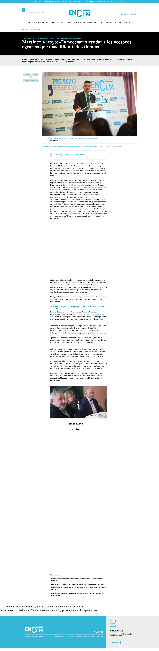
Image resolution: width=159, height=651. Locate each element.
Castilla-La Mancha (34, 22)
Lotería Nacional (90, 1)
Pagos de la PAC (78, 1)
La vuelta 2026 (112, 1)
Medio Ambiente (93, 22)
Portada (24, 29)
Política (122, 22)
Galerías (128, 22)
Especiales (114, 22)
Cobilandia (121, 1)
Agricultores (56, 155)
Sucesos (83, 22)
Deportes (75, 22)
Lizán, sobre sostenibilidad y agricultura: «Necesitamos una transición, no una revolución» (77, 584)
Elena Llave (102, 146)
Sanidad (45, 22)
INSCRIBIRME (115, 642)
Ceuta (56, 1)
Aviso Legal (57, 636)
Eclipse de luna (101, 1)
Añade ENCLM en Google (129, 14)
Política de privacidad (68, 636)
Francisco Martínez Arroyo (75, 155)
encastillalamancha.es (76, 185)
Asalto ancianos (48, 1)
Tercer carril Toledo (65, 1)
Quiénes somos (92, 636)
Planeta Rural (104, 22)
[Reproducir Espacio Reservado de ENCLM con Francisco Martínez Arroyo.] (78, 402)
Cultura (68, 22)
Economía (52, 22)
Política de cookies (81, 636)
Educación (61, 22)
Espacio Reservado (35, 29)
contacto (100, 636)
